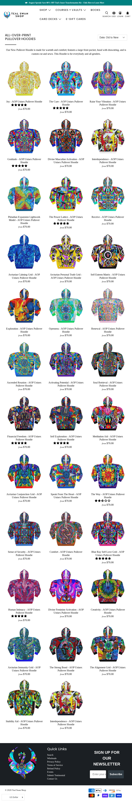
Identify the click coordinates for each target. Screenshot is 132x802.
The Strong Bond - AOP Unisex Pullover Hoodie (66, 669)
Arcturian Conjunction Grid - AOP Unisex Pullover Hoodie (24, 496)
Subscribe (116, 774)
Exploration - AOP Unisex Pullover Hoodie (24, 330)
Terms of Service (55, 765)
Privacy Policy (54, 762)
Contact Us (52, 779)
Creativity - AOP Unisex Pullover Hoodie (108, 611)
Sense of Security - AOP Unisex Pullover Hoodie (24, 553)
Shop (43, 10)
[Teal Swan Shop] (20, 14)
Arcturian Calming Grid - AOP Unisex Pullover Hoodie (24, 276)
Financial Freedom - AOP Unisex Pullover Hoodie (24, 438)
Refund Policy (53, 768)
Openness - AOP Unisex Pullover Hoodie (66, 330)
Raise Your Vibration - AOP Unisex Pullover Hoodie (108, 103)
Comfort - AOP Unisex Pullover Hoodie (66, 553)
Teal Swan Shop (19, 790)
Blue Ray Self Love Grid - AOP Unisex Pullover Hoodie (107, 553)
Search (50, 755)
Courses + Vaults (69, 10)
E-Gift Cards (76, 19)
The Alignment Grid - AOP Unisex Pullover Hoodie (108, 669)
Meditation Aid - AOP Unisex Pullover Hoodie (108, 438)
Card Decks (48, 19)
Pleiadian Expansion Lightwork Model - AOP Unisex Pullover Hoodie (24, 220)
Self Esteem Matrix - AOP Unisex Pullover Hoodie (108, 276)
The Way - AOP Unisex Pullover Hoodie (108, 496)
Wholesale (52, 758)
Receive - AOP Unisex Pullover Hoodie (108, 218)
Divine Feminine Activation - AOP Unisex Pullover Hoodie (66, 611)
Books (95, 10)
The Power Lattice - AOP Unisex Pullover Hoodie (66, 218)
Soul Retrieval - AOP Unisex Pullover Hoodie (108, 384)
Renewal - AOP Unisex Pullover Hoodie (107, 330)
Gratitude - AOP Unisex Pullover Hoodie (24, 161)
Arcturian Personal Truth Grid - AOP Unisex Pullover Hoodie (66, 276)
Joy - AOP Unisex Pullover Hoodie (24, 101)
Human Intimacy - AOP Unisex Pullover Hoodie (24, 611)
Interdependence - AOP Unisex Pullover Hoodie (108, 161)
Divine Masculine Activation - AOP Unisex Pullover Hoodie (66, 161)
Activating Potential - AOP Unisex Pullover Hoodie (66, 384)
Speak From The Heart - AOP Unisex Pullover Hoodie (66, 496)
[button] (19, 105)
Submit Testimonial (56, 775)
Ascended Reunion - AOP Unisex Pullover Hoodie (24, 384)
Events (50, 772)
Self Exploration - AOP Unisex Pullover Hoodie (66, 438)
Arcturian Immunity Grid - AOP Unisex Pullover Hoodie (24, 669)
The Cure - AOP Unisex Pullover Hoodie (66, 103)
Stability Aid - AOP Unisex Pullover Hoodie (24, 723)
